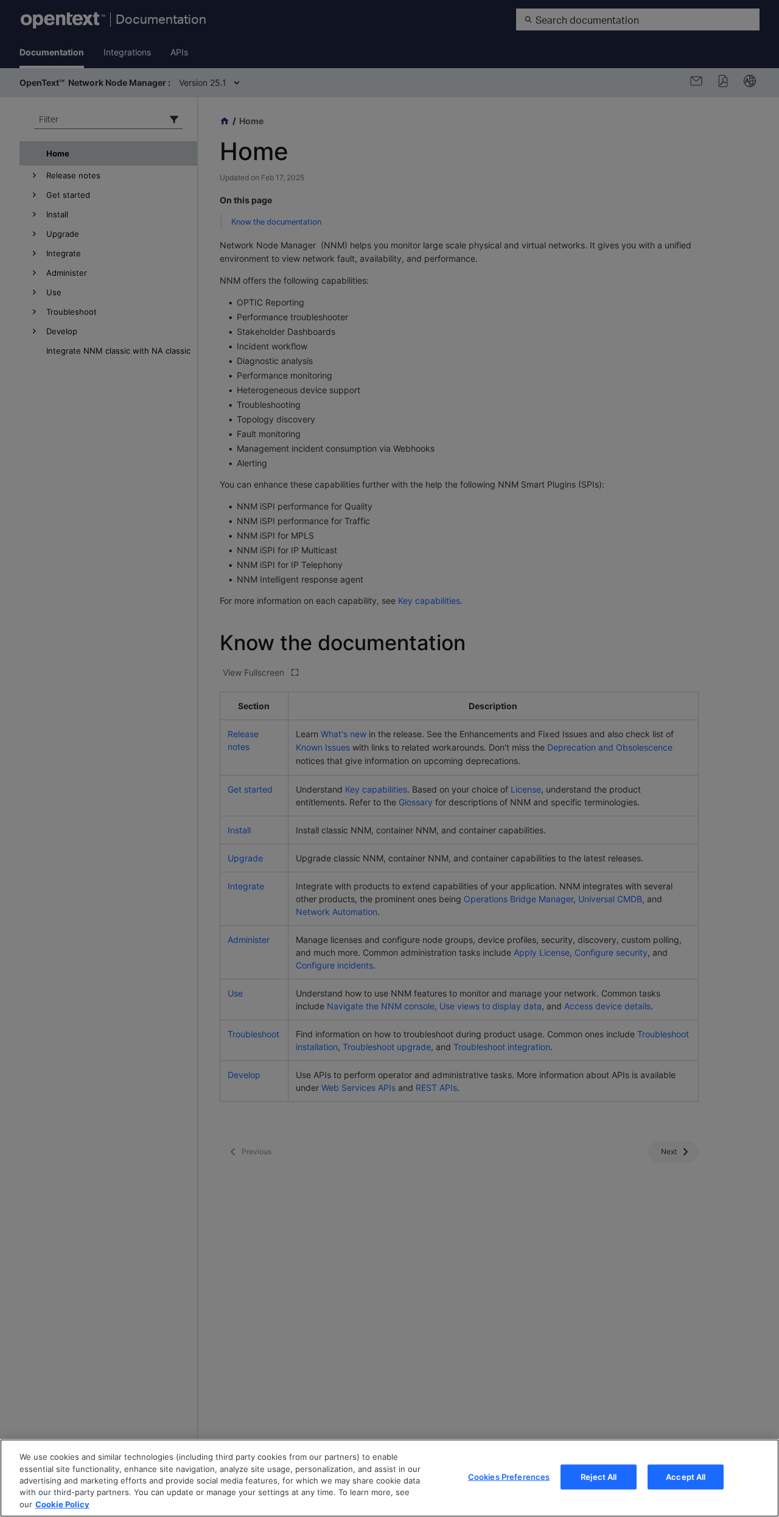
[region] (389, 1478)
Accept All (685, 1477)
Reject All (599, 1477)
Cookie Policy (62, 1504)
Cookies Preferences (509, 1477)
